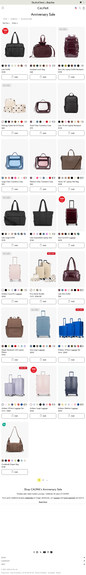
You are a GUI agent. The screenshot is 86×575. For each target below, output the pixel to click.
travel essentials (69, 498)
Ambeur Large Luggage (39, 408)
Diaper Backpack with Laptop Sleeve (13, 351)
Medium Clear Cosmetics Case (41, 181)
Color (14, 23)
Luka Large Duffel (8, 237)
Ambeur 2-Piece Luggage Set (13, 408)
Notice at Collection (41, 573)
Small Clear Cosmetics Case (40, 125)
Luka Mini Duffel (64, 294)
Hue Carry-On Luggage (66, 237)
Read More (43, 502)
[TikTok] (51, 552)
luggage (57, 498)
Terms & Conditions (15, 573)
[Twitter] (40, 552)
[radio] (2, 65)
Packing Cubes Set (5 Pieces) (13, 125)
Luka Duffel (6, 69)
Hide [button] (84, 2)
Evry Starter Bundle (37, 294)
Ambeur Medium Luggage (68, 408)
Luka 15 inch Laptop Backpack (69, 125)
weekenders (29, 498)
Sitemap (58, 573)
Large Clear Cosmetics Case (12, 181)
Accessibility (51, 573)
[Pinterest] (48, 552)
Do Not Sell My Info (28, 573)
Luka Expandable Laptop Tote (41, 237)
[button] (3, 8)
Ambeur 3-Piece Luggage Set (69, 350)
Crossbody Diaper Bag (10, 464)
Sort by (5, 23)
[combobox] (76, 8)
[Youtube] (44, 552)
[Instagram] (37, 552)
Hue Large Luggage (37, 350)
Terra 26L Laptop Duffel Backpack (71, 69)
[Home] (43, 8)
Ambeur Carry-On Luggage (12, 294)
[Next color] (25, 65)
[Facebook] (34, 552)
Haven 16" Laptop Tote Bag (68, 181)
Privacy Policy (5, 573)
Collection (14, 19)
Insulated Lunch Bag (37, 69)
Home (5, 19)
